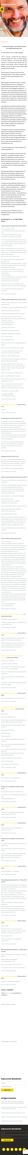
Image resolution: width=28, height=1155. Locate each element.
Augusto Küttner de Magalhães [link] (9, 404)
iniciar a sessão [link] (9, 993)
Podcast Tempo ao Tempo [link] (8, 1004)
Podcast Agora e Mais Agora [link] (9, 1041)
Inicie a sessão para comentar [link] (8, 293)
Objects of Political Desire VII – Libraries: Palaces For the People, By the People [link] (14, 1107)
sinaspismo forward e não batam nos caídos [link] (12, 614)
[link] (2, 9)
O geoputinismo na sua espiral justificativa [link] (12, 1121)
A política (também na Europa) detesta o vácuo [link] (13, 1112)
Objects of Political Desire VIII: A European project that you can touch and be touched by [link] (12, 1102)
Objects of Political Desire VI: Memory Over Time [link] (14, 1117)
